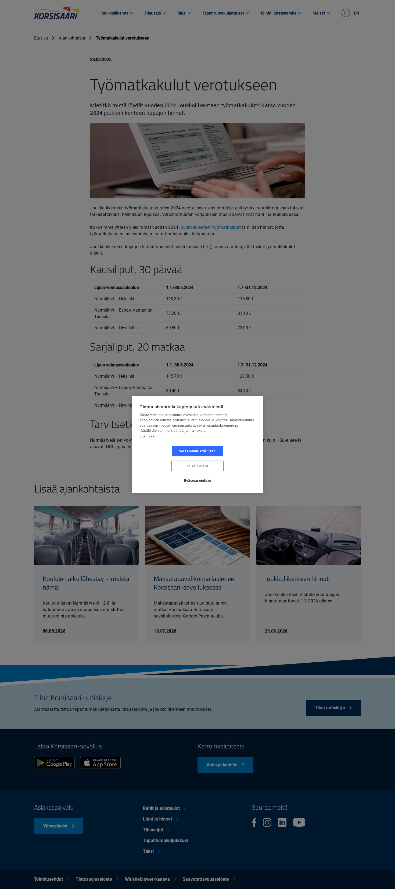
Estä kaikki (197, 466)
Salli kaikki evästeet (197, 451)
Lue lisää (147, 437)
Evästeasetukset (197, 480)
